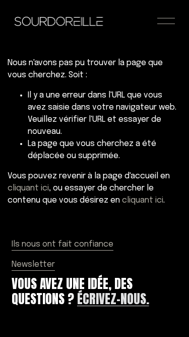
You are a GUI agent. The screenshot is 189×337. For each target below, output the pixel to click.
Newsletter (33, 264)
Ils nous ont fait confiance (62, 244)
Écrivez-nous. (113, 299)
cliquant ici (28, 188)
